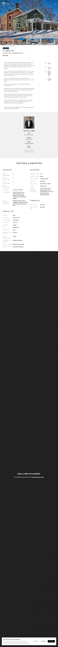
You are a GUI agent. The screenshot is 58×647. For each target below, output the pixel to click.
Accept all (51, 641)
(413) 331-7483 (29, 139)
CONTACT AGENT (29, 151)
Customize (43, 641)
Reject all (36, 641)
